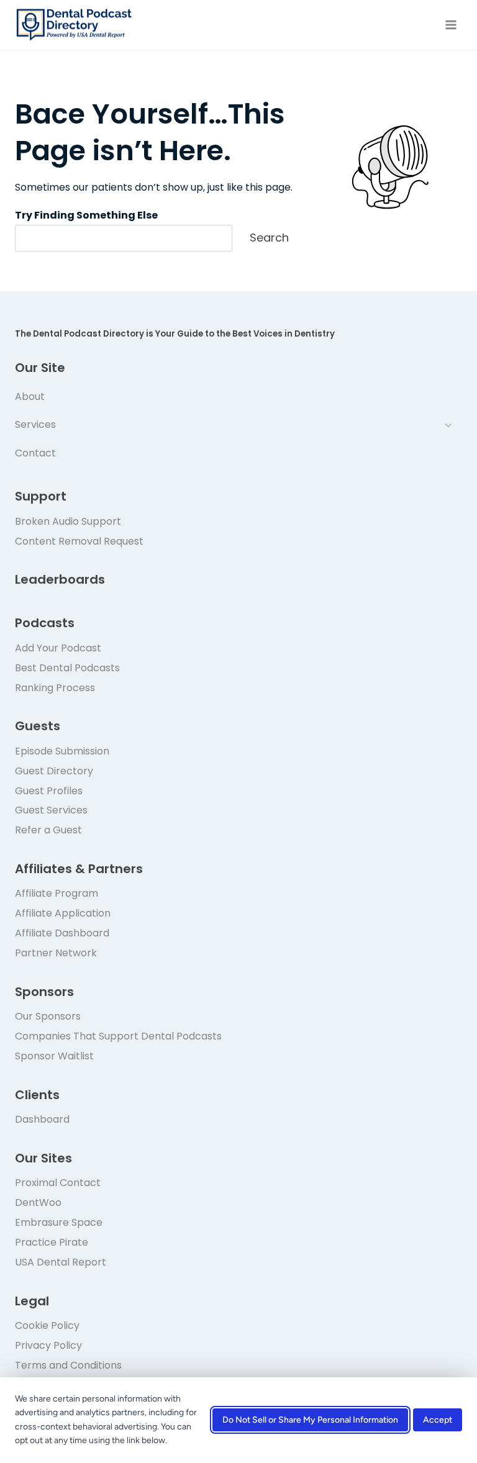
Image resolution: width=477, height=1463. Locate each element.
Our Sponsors (48, 1016)
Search (269, 237)
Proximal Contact (58, 1182)
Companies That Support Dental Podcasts (118, 1036)
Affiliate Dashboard (62, 933)
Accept (437, 1420)
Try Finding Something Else (86, 215)
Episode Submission (62, 751)
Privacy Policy (48, 1345)
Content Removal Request (79, 541)
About (30, 396)
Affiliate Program (56, 893)
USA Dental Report (60, 1262)
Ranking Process (55, 688)
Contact (35, 453)
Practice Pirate (51, 1242)
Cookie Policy (47, 1325)
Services (35, 424)
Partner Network (56, 953)
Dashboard (42, 1119)
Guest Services (51, 810)
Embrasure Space (58, 1222)
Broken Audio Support (68, 521)
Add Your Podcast (58, 648)
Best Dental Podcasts (67, 668)
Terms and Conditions (68, 1365)
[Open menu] (450, 24)
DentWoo (38, 1202)
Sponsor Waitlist (54, 1056)
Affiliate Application (63, 913)
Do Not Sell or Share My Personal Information (310, 1420)
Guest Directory (54, 771)
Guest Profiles (49, 791)
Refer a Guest (48, 830)
